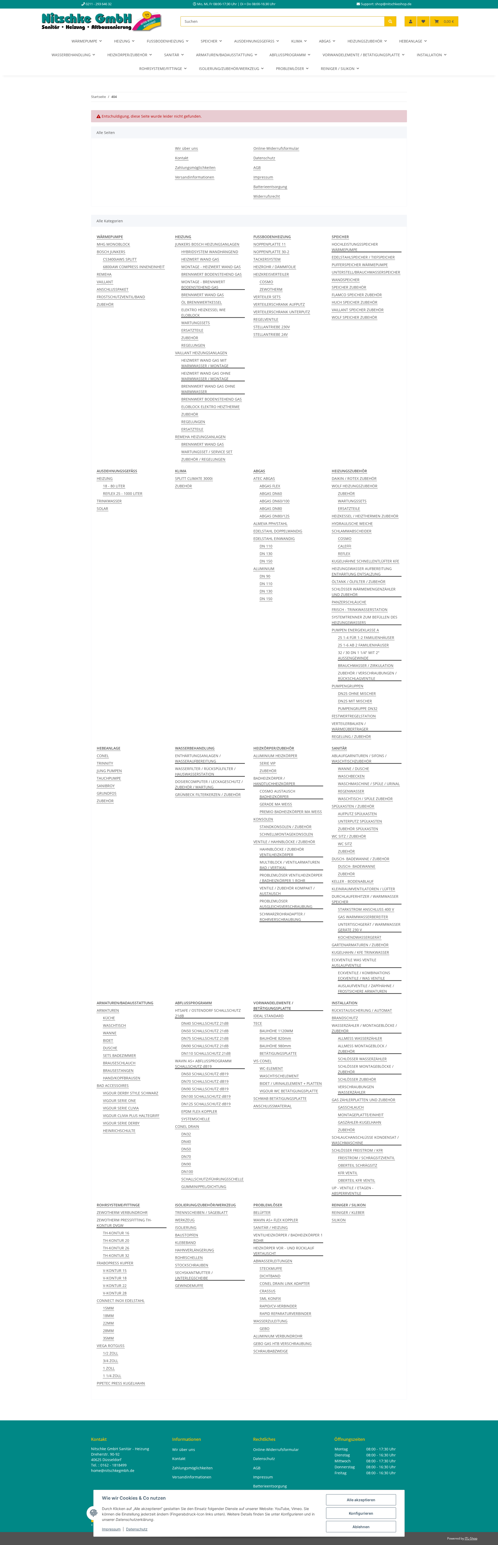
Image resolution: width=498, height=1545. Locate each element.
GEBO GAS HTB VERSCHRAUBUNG (282, 1343)
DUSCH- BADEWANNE (356, 866)
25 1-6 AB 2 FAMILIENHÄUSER (363, 645)
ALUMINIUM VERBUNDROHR (277, 1336)
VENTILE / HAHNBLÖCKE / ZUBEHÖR (284, 841)
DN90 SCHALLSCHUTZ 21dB (205, 1045)
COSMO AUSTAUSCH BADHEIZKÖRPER (277, 794)
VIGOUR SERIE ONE (119, 1100)
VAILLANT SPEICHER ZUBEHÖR (358, 309)
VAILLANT (105, 281)
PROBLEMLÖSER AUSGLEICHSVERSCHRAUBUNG (286, 904)
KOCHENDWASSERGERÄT (359, 937)
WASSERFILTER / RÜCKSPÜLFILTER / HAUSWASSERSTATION (205, 771)
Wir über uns (186, 148)
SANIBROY (106, 785)
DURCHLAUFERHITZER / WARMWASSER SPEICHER (365, 899)
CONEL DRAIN (187, 1126)
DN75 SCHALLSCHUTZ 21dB (205, 1038)
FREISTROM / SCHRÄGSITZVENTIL (366, 1157)
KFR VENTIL (347, 1172)
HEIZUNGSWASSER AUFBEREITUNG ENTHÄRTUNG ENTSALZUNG (362, 571)
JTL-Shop (471, 1538)
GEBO (264, 1328)
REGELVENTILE (265, 319)
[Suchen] (390, 21)
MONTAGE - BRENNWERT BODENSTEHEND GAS (203, 284)
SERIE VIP (267, 763)
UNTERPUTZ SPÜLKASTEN (360, 821)
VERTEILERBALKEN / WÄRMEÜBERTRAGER (350, 726)
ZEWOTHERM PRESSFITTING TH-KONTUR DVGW (124, 1223)
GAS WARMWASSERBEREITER (363, 916)
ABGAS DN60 (271, 493)
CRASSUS (267, 1290)
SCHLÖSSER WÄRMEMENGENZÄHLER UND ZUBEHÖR (364, 592)
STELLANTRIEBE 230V (271, 326)
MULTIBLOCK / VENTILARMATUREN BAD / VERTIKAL (290, 865)
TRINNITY (105, 763)
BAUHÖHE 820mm (275, 1038)
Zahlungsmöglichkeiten (195, 167)
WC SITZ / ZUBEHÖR (349, 836)
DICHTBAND (270, 1275)
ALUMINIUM (263, 568)
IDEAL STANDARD (268, 1015)
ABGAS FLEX (270, 485)
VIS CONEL (262, 1060)
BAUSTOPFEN (186, 1235)
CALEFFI (344, 546)
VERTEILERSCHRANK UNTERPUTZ (281, 311)
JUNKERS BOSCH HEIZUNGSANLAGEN (207, 244)
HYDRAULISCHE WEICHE (352, 523)
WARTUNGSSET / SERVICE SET (206, 451)
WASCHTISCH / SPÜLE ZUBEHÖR (365, 798)
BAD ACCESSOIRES (113, 1085)
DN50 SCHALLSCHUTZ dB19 (205, 1073)
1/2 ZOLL (110, 1353)
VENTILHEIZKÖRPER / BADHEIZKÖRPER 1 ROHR (288, 1238)
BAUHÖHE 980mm (275, 1045)
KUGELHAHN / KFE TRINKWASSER (360, 952)
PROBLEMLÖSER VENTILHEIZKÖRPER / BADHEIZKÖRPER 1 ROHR (291, 878)
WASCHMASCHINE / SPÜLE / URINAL (369, 783)
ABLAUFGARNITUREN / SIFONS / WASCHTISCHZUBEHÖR (359, 758)
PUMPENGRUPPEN (347, 685)
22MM (108, 1323)
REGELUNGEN (193, 345)
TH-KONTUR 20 (116, 1240)
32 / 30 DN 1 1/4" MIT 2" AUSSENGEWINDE (358, 655)
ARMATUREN (108, 1010)
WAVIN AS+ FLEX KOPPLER (275, 1220)
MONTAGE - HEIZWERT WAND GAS (211, 266)
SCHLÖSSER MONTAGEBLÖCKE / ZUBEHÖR (365, 1069)
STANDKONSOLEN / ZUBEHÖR (286, 826)
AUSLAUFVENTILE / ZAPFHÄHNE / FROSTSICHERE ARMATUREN (366, 988)
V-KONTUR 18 (115, 1278)
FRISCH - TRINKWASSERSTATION (360, 609)
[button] (411, 21)
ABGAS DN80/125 (274, 516)
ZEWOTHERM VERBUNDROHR (122, 1212)
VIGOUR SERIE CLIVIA (121, 1108)
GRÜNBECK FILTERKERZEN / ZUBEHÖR (208, 794)
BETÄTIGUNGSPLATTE (278, 1053)
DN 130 (266, 553)
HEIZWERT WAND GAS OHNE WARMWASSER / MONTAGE (206, 376)
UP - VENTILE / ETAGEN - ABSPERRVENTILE (353, 1190)
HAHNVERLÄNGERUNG (194, 1250)
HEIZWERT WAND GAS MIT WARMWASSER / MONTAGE (205, 363)
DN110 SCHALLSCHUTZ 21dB (206, 1053)
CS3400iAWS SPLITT (120, 259)
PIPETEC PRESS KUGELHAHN (121, 1383)
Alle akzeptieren (361, 1500)
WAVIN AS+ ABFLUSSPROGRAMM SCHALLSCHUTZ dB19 (203, 1063)
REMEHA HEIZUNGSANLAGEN (200, 436)
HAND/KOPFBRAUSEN (121, 1078)
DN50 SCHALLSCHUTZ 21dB (205, 1030)
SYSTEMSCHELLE (195, 1118)
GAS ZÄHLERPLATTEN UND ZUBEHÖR (363, 1099)
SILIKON (339, 1220)
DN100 (187, 1171)
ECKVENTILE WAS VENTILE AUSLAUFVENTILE (354, 962)
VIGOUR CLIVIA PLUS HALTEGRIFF (131, 1115)
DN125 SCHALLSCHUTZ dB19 (206, 1103)
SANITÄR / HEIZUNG (270, 1227)
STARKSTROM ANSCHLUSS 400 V (366, 909)
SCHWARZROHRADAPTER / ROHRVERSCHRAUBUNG (282, 917)
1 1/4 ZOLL (112, 1375)
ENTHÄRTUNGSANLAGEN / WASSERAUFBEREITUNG (198, 758)
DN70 (186, 1156)
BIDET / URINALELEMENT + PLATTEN (291, 1083)
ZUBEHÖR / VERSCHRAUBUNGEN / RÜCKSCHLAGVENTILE (367, 676)
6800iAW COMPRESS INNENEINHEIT (134, 266)
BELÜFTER (262, 1212)
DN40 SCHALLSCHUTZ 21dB (205, 1023)
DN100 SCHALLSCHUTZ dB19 (206, 1096)
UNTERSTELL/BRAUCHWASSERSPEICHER (366, 272)
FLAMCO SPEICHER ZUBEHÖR (357, 294)
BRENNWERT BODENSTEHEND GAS (211, 274)
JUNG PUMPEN (109, 770)
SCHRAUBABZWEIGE (270, 1351)
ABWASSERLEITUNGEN (272, 1260)
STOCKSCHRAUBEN (191, 1265)
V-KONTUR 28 (115, 1293)
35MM (108, 1338)
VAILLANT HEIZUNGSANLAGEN (201, 352)
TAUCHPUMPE (109, 778)
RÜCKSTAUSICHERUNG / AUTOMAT (362, 1010)
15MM (108, 1308)
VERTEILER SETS (267, 296)
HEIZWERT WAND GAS (200, 259)
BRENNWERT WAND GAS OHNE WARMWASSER (208, 389)
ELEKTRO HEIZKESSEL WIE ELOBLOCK (203, 312)
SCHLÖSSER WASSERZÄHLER (362, 1058)
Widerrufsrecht (266, 196)
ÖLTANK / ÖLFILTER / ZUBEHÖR (358, 581)
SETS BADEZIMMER (119, 1055)
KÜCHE (109, 1017)
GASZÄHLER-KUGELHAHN (359, 1122)
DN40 (186, 1141)
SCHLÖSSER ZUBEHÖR (357, 1079)
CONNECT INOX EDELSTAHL (120, 1300)
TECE (257, 1023)
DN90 (186, 1164)
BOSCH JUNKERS (111, 251)
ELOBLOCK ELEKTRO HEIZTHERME (210, 406)
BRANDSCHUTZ (345, 1017)
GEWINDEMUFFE (189, 1285)
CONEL (103, 755)
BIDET (108, 1040)
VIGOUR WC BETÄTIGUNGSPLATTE (289, 1090)
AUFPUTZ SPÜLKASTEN (357, 813)
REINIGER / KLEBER (348, 1212)
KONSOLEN (263, 819)
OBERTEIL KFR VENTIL (356, 1180)
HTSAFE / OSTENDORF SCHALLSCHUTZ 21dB (208, 1013)
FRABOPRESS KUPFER (115, 1263)
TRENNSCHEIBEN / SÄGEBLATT (201, 1212)
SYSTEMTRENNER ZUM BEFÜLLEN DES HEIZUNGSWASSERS (364, 620)
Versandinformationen (194, 177)
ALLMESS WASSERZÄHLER (360, 1038)
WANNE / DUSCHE (353, 768)
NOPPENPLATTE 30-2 (271, 251)
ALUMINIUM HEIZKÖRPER (275, 755)
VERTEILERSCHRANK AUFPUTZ (279, 304)
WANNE (109, 1032)
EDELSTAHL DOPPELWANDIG (277, 531)
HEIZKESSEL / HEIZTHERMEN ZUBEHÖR (365, 516)
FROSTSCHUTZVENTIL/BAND (121, 296)
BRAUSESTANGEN (118, 1070)
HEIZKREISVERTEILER (271, 274)
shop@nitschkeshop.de (393, 4)
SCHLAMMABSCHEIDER (351, 531)
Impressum (111, 1529)
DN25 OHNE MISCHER (357, 693)
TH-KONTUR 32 (116, 1255)
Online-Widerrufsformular (276, 148)
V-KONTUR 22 (115, 1285)
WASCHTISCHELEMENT (279, 1075)
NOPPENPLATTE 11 (269, 244)
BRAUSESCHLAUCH (119, 1062)
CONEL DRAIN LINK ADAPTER (285, 1283)
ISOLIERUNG (185, 1227)
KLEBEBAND (185, 1242)
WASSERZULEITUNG (270, 1321)
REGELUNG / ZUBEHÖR (351, 736)
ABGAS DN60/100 (274, 501)
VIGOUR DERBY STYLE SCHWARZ (130, 1093)
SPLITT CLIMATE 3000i (194, 478)
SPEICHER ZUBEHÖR (349, 287)
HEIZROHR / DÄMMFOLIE (274, 266)
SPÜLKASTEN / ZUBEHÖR (353, 806)
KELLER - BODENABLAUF (353, 881)
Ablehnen (361, 1527)
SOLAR (102, 508)
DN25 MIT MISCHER (355, 701)
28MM (108, 1330)
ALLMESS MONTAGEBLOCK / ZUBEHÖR (362, 1048)
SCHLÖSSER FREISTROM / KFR (357, 1150)
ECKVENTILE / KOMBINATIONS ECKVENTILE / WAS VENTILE (364, 975)
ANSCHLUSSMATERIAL (272, 1105)
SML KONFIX (270, 1298)
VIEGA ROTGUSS (111, 1345)
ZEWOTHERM (271, 289)
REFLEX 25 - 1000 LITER (122, 493)
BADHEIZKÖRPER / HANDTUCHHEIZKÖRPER (274, 781)
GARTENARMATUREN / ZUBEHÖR (360, 944)
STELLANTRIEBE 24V (270, 334)
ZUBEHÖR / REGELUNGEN (203, 459)
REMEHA (104, 274)
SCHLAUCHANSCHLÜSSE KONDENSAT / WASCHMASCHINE (365, 1140)
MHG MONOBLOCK (113, 244)
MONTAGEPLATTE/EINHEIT (361, 1114)
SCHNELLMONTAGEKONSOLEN (286, 834)
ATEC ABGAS (264, 478)
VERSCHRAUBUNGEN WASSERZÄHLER (356, 1089)
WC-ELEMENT (271, 1068)
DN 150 (266, 561)
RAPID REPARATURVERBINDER (285, 1313)
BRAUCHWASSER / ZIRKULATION (365, 665)
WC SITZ (345, 843)
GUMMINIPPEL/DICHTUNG (203, 1186)
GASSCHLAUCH (351, 1107)
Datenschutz (137, 1529)
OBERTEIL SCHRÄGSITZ (357, 1165)
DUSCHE (110, 1047)
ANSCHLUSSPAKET (112, 289)
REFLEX (344, 553)
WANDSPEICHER (345, 279)
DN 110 (266, 546)
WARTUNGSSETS (195, 322)
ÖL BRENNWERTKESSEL (201, 302)
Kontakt (181, 157)
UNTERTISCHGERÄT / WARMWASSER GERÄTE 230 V (369, 927)
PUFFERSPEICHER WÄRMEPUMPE (360, 264)
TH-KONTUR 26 (116, 1247)
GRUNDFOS (106, 793)
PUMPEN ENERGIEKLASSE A (355, 630)
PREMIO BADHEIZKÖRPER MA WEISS (291, 811)
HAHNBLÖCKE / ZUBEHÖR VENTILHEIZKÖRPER (282, 852)
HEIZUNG (105, 478)
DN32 (186, 1133)
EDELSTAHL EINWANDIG (274, 538)
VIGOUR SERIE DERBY (121, 1123)
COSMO (266, 281)
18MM (108, 1315)
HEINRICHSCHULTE (119, 1130)
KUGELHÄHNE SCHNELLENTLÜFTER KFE (365, 561)
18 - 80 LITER (114, 485)
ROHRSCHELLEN (189, 1257)
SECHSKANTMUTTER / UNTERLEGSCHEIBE (194, 1275)
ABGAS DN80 (271, 508)
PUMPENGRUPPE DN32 (357, 708)
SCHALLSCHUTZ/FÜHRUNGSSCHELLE (212, 1179)
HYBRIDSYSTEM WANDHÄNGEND (209, 251)
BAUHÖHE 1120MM (276, 1030)
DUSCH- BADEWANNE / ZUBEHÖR (360, 858)
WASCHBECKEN (351, 776)
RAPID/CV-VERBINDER (278, 1306)
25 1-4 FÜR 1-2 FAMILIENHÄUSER (366, 637)
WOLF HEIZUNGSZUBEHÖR (354, 485)
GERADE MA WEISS (276, 804)
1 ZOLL (109, 1368)
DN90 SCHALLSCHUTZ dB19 (205, 1088)
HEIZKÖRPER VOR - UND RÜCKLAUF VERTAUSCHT (283, 1250)
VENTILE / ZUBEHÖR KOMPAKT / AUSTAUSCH (287, 891)
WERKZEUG (185, 1220)
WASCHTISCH (114, 1025)
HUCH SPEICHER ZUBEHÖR (354, 302)
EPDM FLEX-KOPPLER (199, 1111)
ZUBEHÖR (105, 304)
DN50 (186, 1149)
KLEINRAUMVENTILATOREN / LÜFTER (363, 888)
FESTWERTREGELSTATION (354, 716)
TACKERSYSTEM (267, 259)
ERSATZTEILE (192, 330)
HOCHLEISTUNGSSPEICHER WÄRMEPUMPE (355, 247)
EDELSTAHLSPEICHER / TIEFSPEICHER (363, 257)
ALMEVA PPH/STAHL (270, 523)
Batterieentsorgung (270, 186)
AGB (257, 167)
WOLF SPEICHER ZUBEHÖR (354, 317)
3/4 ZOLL (110, 1360)
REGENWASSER (351, 791)
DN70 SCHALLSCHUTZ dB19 (205, 1081)
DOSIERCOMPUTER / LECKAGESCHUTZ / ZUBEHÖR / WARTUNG (209, 784)
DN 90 (265, 576)
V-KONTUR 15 (115, 1270)
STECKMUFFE (271, 1268)
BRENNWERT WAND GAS (202, 294)
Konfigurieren (361, 1513)
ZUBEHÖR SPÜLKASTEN (358, 828)
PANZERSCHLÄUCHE (349, 602)
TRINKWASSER (109, 501)
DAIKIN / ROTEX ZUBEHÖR (354, 478)
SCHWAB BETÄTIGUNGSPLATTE (280, 1098)
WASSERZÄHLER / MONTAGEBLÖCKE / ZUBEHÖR (364, 1028)
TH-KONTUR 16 (116, 1232)
